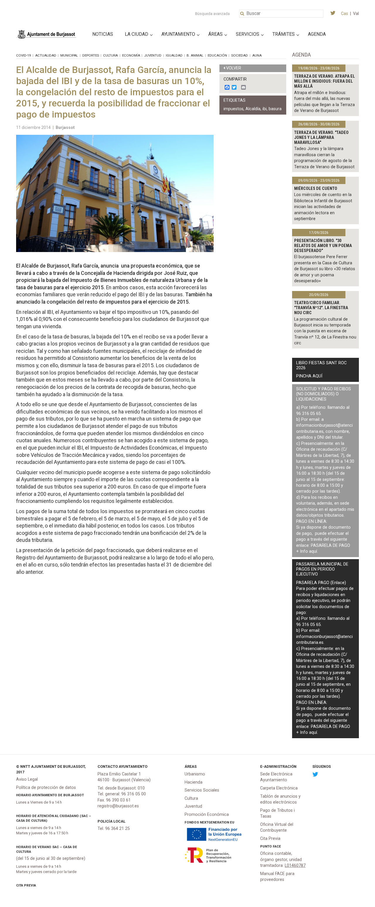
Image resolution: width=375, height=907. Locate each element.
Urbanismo (195, 774)
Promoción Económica (207, 814)
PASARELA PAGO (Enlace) (321, 582)
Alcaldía (253, 108)
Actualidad (45, 55)
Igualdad (174, 55)
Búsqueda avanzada (212, 13)
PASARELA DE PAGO (330, 545)
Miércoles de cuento (315, 188)
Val (356, 13)
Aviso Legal (27, 779)
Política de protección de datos (46, 787)
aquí (313, 551)
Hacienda (193, 782)
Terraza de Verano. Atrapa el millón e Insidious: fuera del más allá (324, 81)
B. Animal (195, 55)
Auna (257, 55)
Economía (131, 55)
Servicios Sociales (202, 790)
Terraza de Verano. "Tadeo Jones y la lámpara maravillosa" (321, 137)
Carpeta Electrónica (279, 788)
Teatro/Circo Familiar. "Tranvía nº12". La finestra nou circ (321, 308)
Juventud (152, 55)
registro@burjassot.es (118, 806)
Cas (344, 13)
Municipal (69, 55)
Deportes (90, 55)
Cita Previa (26, 885)
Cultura (110, 55)
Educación (217, 55)
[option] (115, 193)
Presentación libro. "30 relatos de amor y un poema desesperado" (323, 245)
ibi (264, 108)
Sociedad (239, 55)
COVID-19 (23, 55)
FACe (277, 846)
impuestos (233, 108)
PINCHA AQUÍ (309, 376)
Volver (233, 68)
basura (275, 108)
